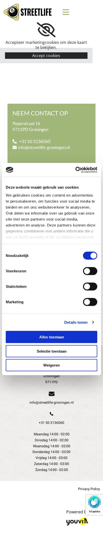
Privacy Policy (89, 489)
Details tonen (76, 322)
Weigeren (51, 365)
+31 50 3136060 (35, 141)
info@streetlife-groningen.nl (44, 147)
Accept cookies (46, 55)
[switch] (90, 271)
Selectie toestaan (51, 351)
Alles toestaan (51, 337)
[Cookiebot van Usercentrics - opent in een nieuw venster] (75, 169)
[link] (46, 29)
